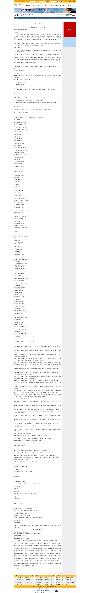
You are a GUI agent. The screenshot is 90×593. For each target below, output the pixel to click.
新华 (68, 5)
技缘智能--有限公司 (18, 584)
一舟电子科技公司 (28, 584)
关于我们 (56, 17)
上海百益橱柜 (68, 579)
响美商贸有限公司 (48, 582)
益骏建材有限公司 (48, 579)
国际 (72, 5)
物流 (60, 5)
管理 (53, 586)
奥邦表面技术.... (28, 579)
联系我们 (34, 586)
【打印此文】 (53, 573)
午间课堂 (40, 17)
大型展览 (48, 17)
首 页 (25, 17)
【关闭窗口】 (58, 573)
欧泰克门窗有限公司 (18, 577)
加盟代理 (52, 17)
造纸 (51, 5)
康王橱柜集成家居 (39, 584)
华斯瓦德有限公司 (59, 577)
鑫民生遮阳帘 (27, 577)
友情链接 (44, 586)
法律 (63, 5)
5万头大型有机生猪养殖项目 (24, 572)
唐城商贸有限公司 (59, 579)
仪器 (53, 5)
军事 (70, 5)
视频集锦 (44, 17)
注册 (64, 1)
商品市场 (32, 17)
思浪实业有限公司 (39, 577)
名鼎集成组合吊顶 (59, 584)
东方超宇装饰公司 (48, 584)
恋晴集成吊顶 (38, 582)
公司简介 (28, 17)
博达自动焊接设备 (18, 582)
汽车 (48, 5)
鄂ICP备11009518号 (43, 588)
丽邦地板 (47, 577)
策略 (29, 5)
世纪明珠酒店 (68, 584)
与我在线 (49, 586)
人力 (31, 5)
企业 (41, 5)
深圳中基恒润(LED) (39, 579)
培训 (34, 5)
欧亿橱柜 (58, 582)
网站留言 (39, 586)
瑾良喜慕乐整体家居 (70, 582)
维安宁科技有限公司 (28, 582)
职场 (39, 5)
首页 (33, 20)
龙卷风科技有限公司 (18, 579)
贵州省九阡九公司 (69, 577)
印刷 (58, 5)
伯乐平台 (36, 17)
